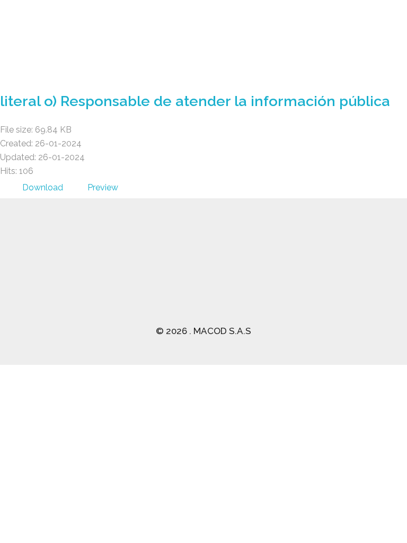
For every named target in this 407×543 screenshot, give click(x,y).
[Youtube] (317, 285)
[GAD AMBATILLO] (116, 44)
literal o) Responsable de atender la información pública (195, 101)
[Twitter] (285, 285)
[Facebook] (254, 285)
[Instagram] (349, 285)
